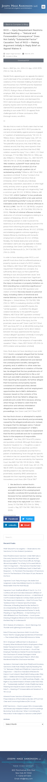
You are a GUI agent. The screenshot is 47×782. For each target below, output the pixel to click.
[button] (43, 7)
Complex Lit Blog (11, 56)
